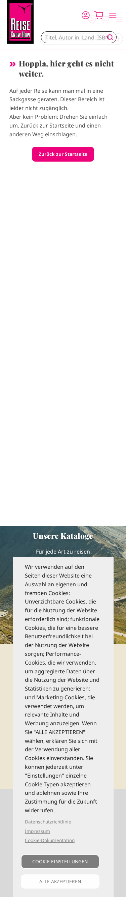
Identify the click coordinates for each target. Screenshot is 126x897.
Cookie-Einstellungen (60, 861)
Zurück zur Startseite (63, 154)
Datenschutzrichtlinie (48, 821)
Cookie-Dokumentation (50, 840)
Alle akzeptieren (60, 881)
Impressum (37, 831)
